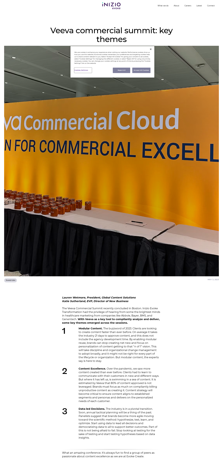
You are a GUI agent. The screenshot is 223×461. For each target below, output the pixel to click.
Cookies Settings (81, 70)
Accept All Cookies (141, 70)
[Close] (151, 49)
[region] (112, 62)
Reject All (122, 70)
